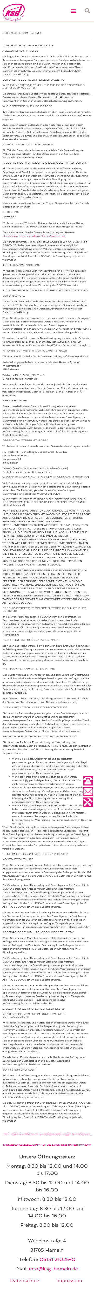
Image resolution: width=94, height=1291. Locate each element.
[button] (74, 11)
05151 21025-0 (57, 1259)
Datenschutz (24, 1280)
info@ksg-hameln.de (53, 1269)
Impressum (69, 1280)
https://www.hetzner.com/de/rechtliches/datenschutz (33, 236)
